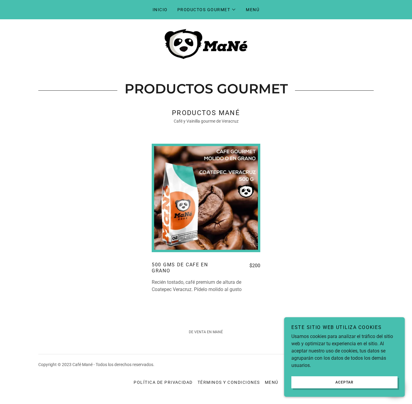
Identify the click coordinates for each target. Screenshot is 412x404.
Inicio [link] (160, 9)
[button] (206, 9)
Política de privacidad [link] (163, 382)
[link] (206, 43)
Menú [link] (252, 9)
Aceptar (344, 382)
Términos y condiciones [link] (229, 382)
